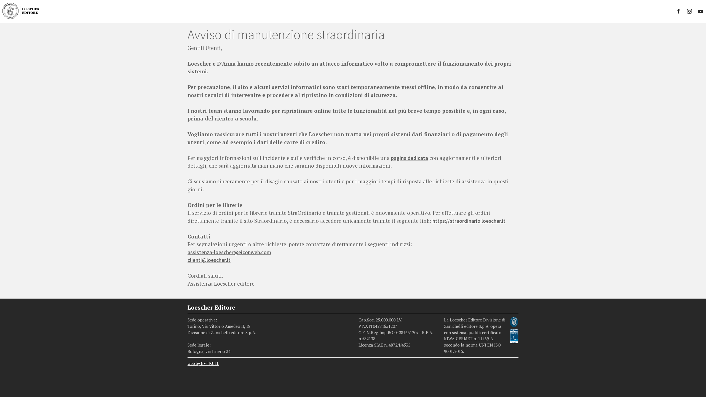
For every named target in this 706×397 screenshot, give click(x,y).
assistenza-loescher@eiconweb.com (229, 252)
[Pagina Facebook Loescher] (678, 11)
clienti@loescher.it (209, 260)
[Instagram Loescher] (689, 11)
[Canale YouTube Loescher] (700, 11)
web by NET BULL (203, 363)
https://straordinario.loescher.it (469, 221)
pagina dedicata (409, 158)
